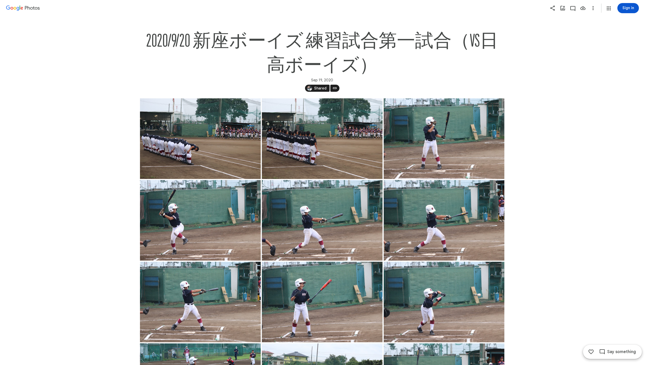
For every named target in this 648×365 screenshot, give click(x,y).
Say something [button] (621, 351)
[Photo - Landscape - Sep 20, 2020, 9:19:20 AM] (200, 220)
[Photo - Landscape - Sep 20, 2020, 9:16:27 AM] (322, 138)
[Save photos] (583, 8)
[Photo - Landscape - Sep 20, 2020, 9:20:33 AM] (443, 302)
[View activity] (573, 8)
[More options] (593, 8)
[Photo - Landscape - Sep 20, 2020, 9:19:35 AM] (443, 220)
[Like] (591, 352)
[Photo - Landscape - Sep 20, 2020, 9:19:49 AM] (200, 302)
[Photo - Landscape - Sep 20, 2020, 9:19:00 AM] (443, 138)
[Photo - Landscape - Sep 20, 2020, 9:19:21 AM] (322, 220)
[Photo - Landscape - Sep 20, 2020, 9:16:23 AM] (200, 138)
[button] (609, 8)
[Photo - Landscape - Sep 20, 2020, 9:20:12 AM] (322, 302)
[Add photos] (563, 8)
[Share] (553, 8)
